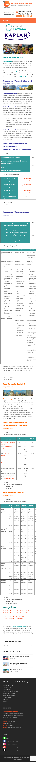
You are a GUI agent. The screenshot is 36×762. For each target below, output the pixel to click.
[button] (5, 20)
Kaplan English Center (9, 478)
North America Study (12, 741)
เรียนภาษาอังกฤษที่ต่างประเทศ (10, 691)
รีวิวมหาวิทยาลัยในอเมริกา (9, 695)
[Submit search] (31, 646)
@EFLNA (8, 738)
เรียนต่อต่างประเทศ (8, 685)
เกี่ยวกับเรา (6, 699)
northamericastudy (11, 744)
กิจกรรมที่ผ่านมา (7, 697)
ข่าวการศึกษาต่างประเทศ (9, 693)
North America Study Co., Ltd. (18, 757)
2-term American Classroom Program (27, 185)
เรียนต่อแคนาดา (7, 689)
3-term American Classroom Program (27, 179)
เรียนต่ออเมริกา (7, 687)
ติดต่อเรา (5, 701)
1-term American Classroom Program (27, 191)
